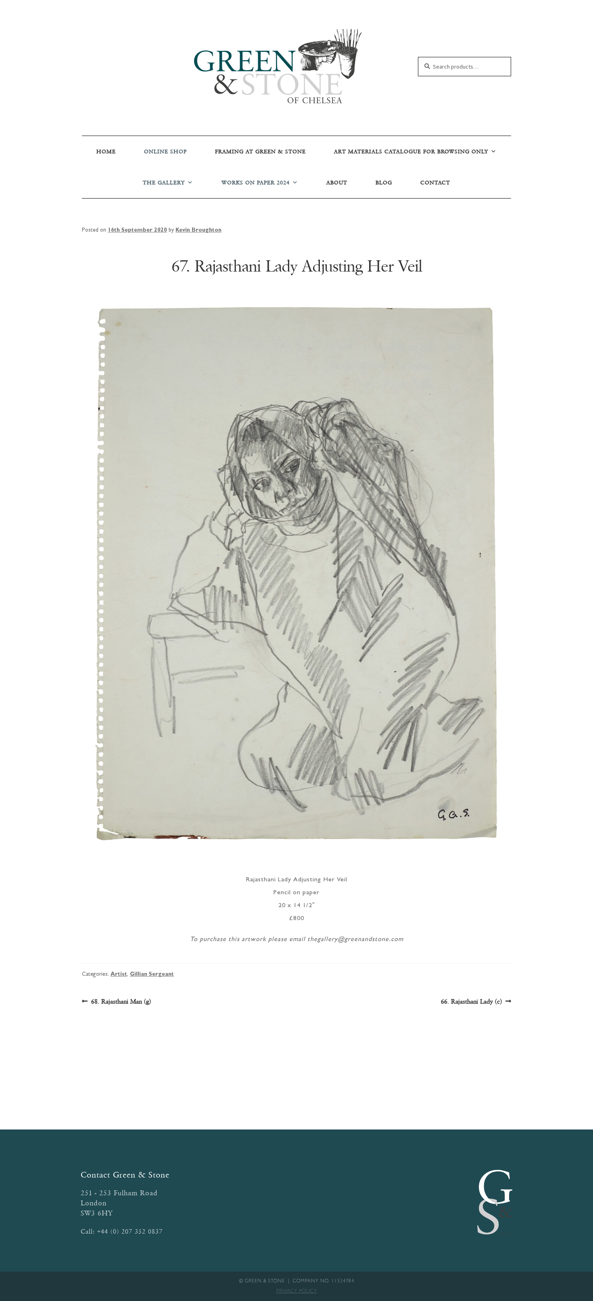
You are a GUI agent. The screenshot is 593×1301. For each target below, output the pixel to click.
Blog (384, 182)
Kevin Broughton (198, 230)
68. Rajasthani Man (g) (121, 1002)
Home (106, 151)
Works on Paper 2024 (255, 182)
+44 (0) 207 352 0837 (130, 1231)
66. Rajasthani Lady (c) (471, 1002)
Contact (435, 182)
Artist (119, 974)
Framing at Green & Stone (260, 151)
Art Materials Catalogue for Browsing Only (411, 151)
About (336, 182)
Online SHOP (165, 151)
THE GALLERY (164, 182)
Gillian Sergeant (152, 974)
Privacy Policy (296, 1291)
